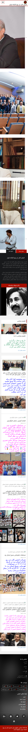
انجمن (10, 686)
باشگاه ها (23, 709)
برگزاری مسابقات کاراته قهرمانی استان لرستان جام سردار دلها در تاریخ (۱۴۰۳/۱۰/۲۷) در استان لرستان (14, 493)
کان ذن (14, 689)
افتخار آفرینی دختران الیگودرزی (16, 420)
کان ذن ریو (16, 686)
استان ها (23, 707)
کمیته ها (11, 251)
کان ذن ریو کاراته (5, 689)
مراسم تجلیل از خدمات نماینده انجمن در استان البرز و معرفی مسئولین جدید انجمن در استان (14, 609)
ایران (4, 686)
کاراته (23, 686)
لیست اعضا (23, 699)
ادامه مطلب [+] (22, 350)
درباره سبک (21, 251)
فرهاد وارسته (22, 689)
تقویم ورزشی (22, 704)
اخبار (24, 697)
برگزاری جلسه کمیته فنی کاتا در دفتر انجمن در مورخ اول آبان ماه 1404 (14, 374)
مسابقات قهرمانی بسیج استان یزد (15, 555)
